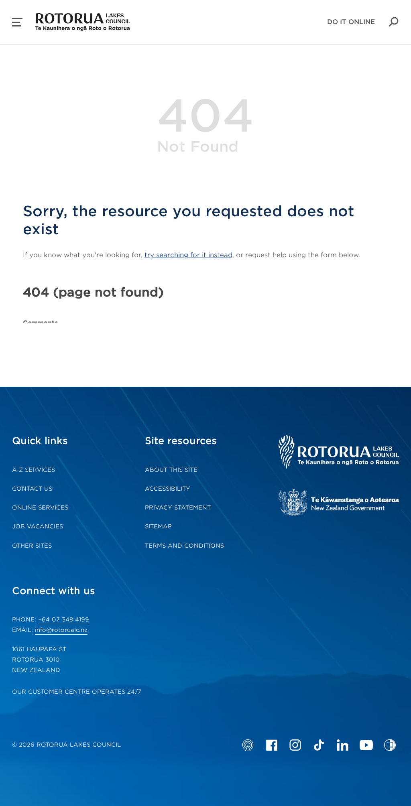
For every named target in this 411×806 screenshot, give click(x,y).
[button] (17, 22)
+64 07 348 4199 (63, 619)
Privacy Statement (178, 507)
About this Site (171, 470)
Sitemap (158, 526)
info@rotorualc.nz (61, 630)
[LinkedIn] (343, 745)
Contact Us (32, 488)
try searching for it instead (188, 255)
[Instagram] (295, 745)
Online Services (40, 507)
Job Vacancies (37, 526)
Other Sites (32, 545)
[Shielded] (390, 745)
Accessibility (167, 488)
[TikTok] (319, 745)
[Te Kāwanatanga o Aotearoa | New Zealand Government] (339, 503)
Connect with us (53, 591)
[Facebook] (271, 745)
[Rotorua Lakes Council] (339, 453)
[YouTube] (366, 745)
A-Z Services (33, 470)
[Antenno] (248, 745)
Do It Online (351, 22)
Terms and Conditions (184, 545)
